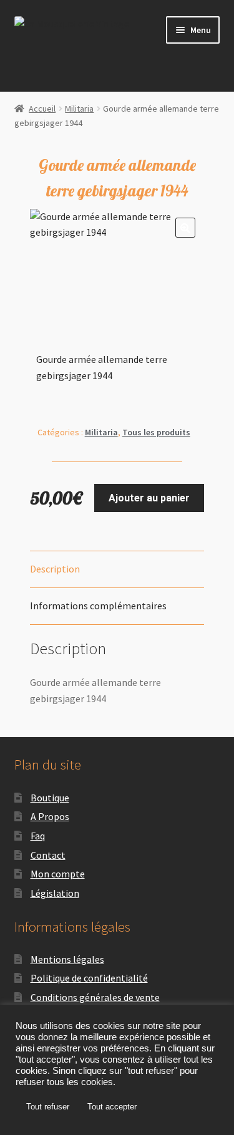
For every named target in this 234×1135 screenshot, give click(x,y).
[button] (185, 228)
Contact (48, 855)
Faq (38, 835)
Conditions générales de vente (95, 997)
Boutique (50, 797)
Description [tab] (55, 569)
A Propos (50, 816)
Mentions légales (67, 959)
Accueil (42, 108)
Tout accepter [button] (112, 1106)
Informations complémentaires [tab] (98, 605)
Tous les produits (156, 432)
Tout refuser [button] (47, 1106)
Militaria (79, 108)
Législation (55, 893)
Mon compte (58, 873)
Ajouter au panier (149, 498)
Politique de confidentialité (89, 978)
